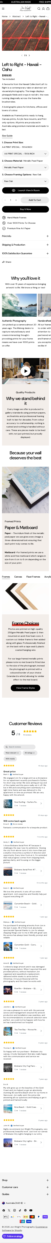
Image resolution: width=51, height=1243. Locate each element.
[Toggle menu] (3, 8)
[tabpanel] (25, 640)
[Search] (39, 8)
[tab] (6, 577)
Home (4, 16)
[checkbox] (10, 758)
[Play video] (25, 371)
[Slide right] (29, 55)
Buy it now (25, 209)
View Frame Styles (25, 687)
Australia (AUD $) (14, 1203)
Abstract (16, 16)
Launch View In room (29, 190)
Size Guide (7, 135)
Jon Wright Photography (22, 1226)
